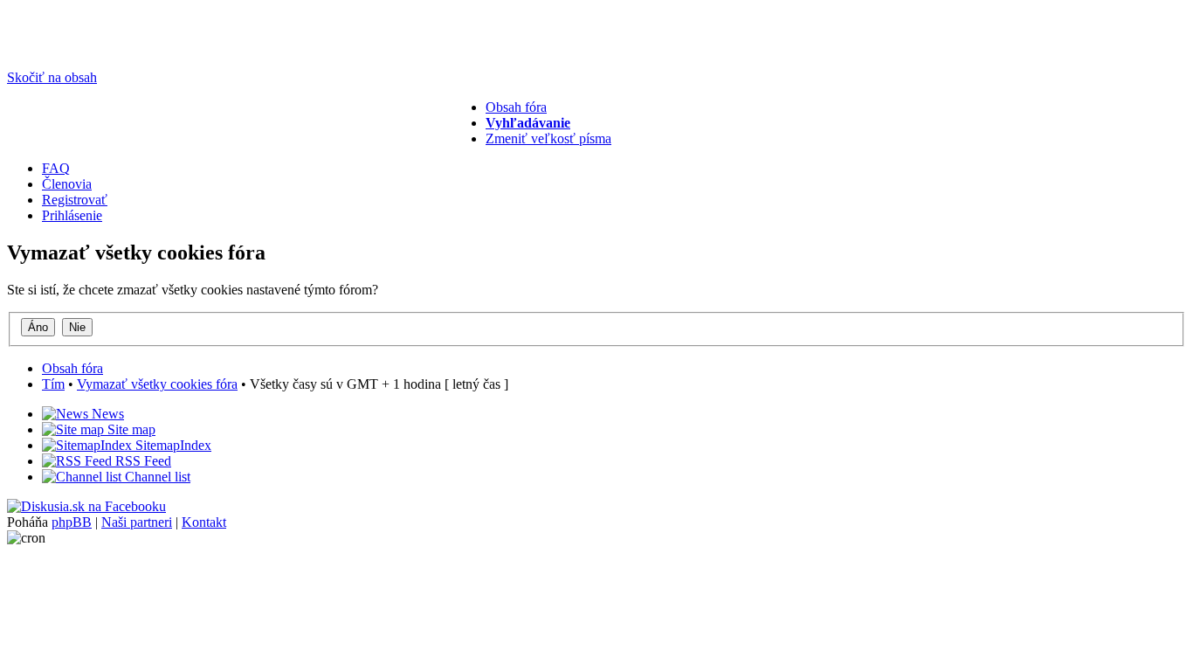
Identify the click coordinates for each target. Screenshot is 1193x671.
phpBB (72, 522)
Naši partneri (136, 522)
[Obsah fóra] (72, 47)
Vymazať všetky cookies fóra (157, 384)
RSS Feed (141, 460)
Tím (53, 384)
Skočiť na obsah (52, 77)
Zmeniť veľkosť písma (548, 138)
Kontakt (204, 522)
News (106, 413)
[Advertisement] (281, 139)
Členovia (67, 183)
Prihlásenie (72, 215)
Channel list (155, 476)
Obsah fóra (516, 107)
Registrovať (74, 199)
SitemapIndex (171, 445)
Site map (129, 429)
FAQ (56, 168)
